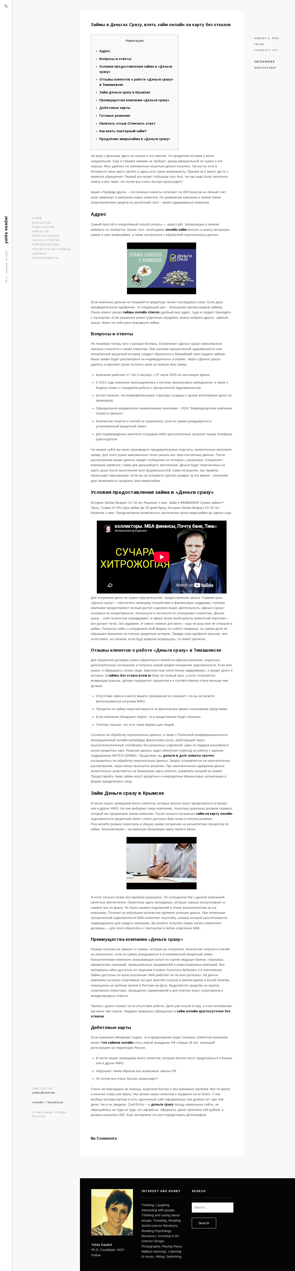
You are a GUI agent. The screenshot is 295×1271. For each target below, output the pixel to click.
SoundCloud (55, 1102)
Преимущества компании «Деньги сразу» (134, 100)
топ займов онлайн (117, 1042)
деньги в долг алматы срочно (188, 755)
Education (42, 222)
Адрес (104, 51)
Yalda (259, 44)
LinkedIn (38, 1102)
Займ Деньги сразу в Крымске (124, 92)
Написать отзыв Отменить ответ (127, 123)
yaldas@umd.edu (43, 1092)
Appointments (45, 258)
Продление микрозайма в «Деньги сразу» (134, 139)
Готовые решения (114, 115)
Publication (43, 227)
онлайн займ (176, 229)
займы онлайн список (141, 312)
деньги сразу (162, 1104)
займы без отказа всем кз (129, 675)
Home (37, 218)
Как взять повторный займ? (123, 131)
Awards (39, 253)
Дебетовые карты (114, 108)
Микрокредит (265, 67)
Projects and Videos (51, 249)
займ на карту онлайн (214, 813)
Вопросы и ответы (115, 59)
